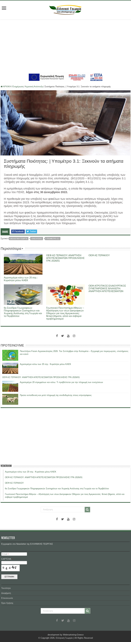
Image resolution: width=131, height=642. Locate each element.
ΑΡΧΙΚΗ (7, 86)
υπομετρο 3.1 (52, 239)
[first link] (4, 8)
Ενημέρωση (17, 86)
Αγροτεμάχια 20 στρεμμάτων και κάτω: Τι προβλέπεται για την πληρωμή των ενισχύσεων (61, 382)
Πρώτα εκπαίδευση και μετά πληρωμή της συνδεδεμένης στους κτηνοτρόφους (56, 395)
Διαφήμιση (6, 593)
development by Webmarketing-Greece (66, 635)
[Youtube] (68, 335)
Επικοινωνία (7, 598)
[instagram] (74, 335)
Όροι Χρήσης (7, 603)
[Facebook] (56, 335)
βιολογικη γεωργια (18, 239)
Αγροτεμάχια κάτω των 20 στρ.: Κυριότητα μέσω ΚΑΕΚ (21, 279)
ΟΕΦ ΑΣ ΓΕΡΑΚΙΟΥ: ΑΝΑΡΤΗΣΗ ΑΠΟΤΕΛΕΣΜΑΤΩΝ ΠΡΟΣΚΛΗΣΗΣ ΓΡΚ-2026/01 (65, 258)
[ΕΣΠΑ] (65, 77)
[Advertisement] (65, 46)
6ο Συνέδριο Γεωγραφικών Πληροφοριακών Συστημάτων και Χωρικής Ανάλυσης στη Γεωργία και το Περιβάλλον (23, 311)
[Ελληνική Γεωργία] (65, 9)
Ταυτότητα (6, 588)
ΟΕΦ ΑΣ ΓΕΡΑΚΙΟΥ (99, 255)
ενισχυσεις (37, 239)
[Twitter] (62, 335)
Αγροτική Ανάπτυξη (34, 86)
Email (5, 554)
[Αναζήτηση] (87, 509)
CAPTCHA (7, 559)
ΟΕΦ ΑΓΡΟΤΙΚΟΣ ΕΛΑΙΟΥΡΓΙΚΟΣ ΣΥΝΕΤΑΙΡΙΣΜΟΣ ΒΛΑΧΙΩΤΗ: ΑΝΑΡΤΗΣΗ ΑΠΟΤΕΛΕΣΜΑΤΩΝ (107, 288)
